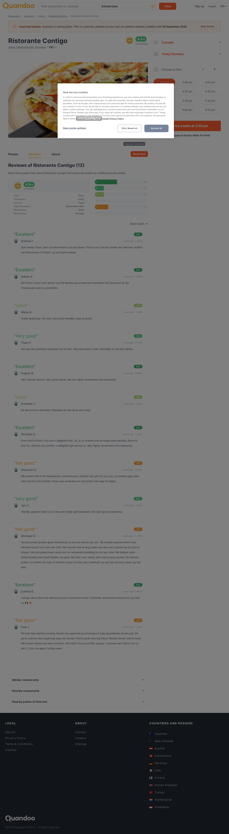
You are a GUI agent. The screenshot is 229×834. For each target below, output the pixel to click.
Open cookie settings (74, 128)
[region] (116, 110)
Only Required (129, 128)
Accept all (156, 128)
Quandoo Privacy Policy (89, 118)
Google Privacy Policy (113, 118)
